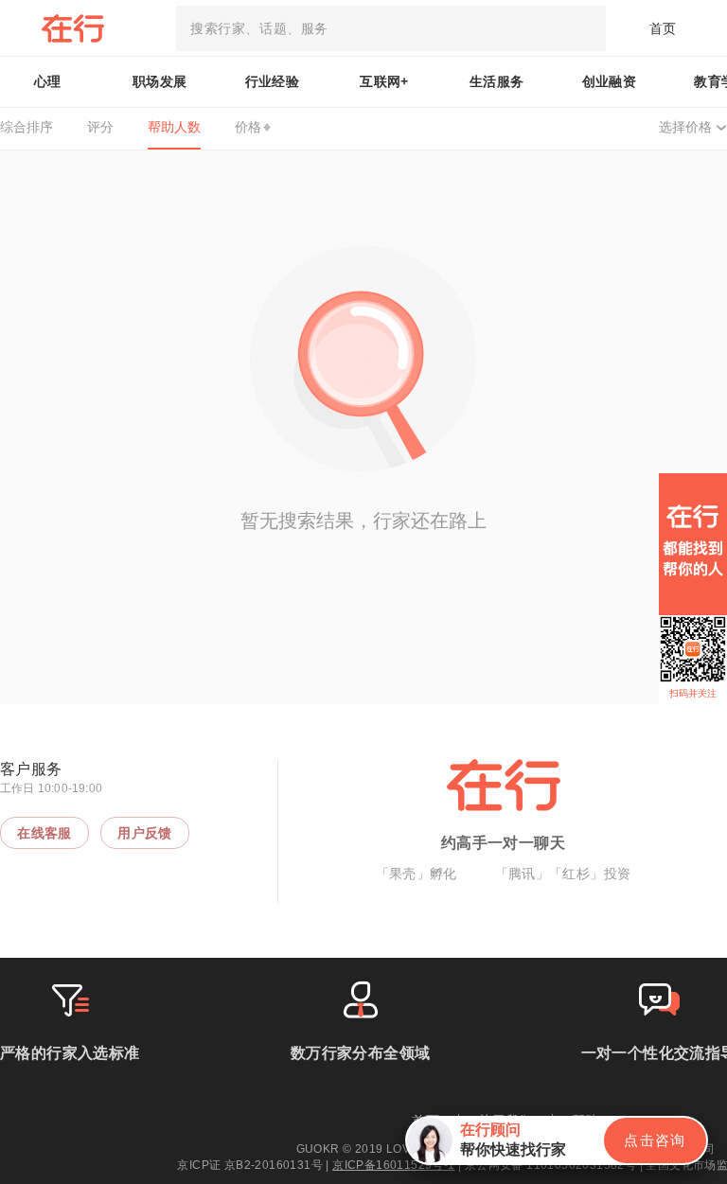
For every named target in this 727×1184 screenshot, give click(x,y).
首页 (663, 28)
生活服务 (497, 81)
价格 (248, 126)
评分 (100, 126)
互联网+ (384, 81)
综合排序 (26, 126)
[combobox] (391, 28)
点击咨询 (655, 1140)
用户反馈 (144, 832)
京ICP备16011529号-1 (393, 1165)
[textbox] (391, 28)
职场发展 (160, 81)
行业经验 (272, 81)
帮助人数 (174, 126)
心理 (48, 81)
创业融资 (609, 81)
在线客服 (44, 832)
